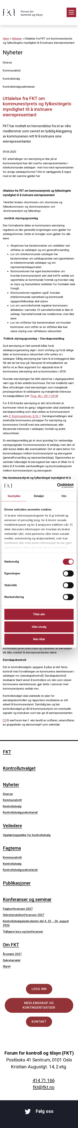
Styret (7, 966)
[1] (4, 720)
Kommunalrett (12, 70)
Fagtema (12, 848)
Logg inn (39, 989)
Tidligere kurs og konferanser (23, 931)
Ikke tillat (39, 639)
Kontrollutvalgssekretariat (19, 86)
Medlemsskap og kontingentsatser (39, 1005)
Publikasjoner (17, 883)
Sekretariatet (11, 960)
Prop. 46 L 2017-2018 (44, 396)
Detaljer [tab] (39, 496)
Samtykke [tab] (14, 496)
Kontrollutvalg (11, 78)
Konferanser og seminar (27, 899)
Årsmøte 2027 (12, 954)
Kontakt (39, 1021)
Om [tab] (64, 496)
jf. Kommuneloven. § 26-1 (25, 416)
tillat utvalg (39, 626)
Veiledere (12, 825)
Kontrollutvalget (19, 768)
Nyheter (17, 38)
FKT (7, 752)
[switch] (68, 573)
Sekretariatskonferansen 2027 (23, 915)
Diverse (7, 62)
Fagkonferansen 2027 (18, 908)
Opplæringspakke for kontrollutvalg (27, 835)
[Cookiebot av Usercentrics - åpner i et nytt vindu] (57, 485)
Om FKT (11, 944)
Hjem (6, 38)
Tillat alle (39, 614)
